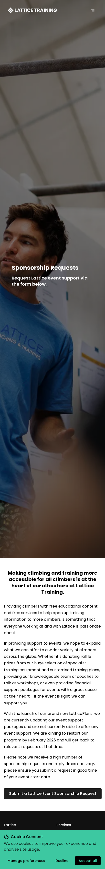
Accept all (88, 860)
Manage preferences (26, 860)
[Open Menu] (92, 10)
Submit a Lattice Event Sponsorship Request (52, 793)
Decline (61, 860)
